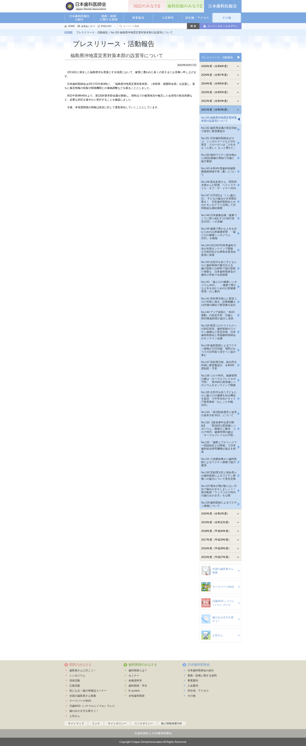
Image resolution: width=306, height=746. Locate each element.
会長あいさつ (88, 26)
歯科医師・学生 (138, 685)
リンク (96, 723)
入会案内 (193, 685)
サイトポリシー (117, 723)
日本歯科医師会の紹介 (201, 670)
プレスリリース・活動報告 (217, 57)
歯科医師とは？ (138, 670)
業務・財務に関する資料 (202, 675)
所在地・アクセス (198, 690)
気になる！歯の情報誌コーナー (88, 690)
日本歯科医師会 (199, 664)
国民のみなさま (80, 664)
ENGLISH (106, 26)
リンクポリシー (143, 723)
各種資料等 (135, 680)
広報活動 (74, 685)
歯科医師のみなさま (143, 664)
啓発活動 (74, 680)
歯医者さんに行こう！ (82, 670)
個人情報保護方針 (171, 723)
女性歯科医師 (136, 695)
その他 (192, 695)
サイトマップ (76, 723)
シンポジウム (77, 675)
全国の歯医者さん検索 (82, 695)
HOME (71, 26)
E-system (134, 690)
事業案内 (193, 680)
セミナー (134, 675)
